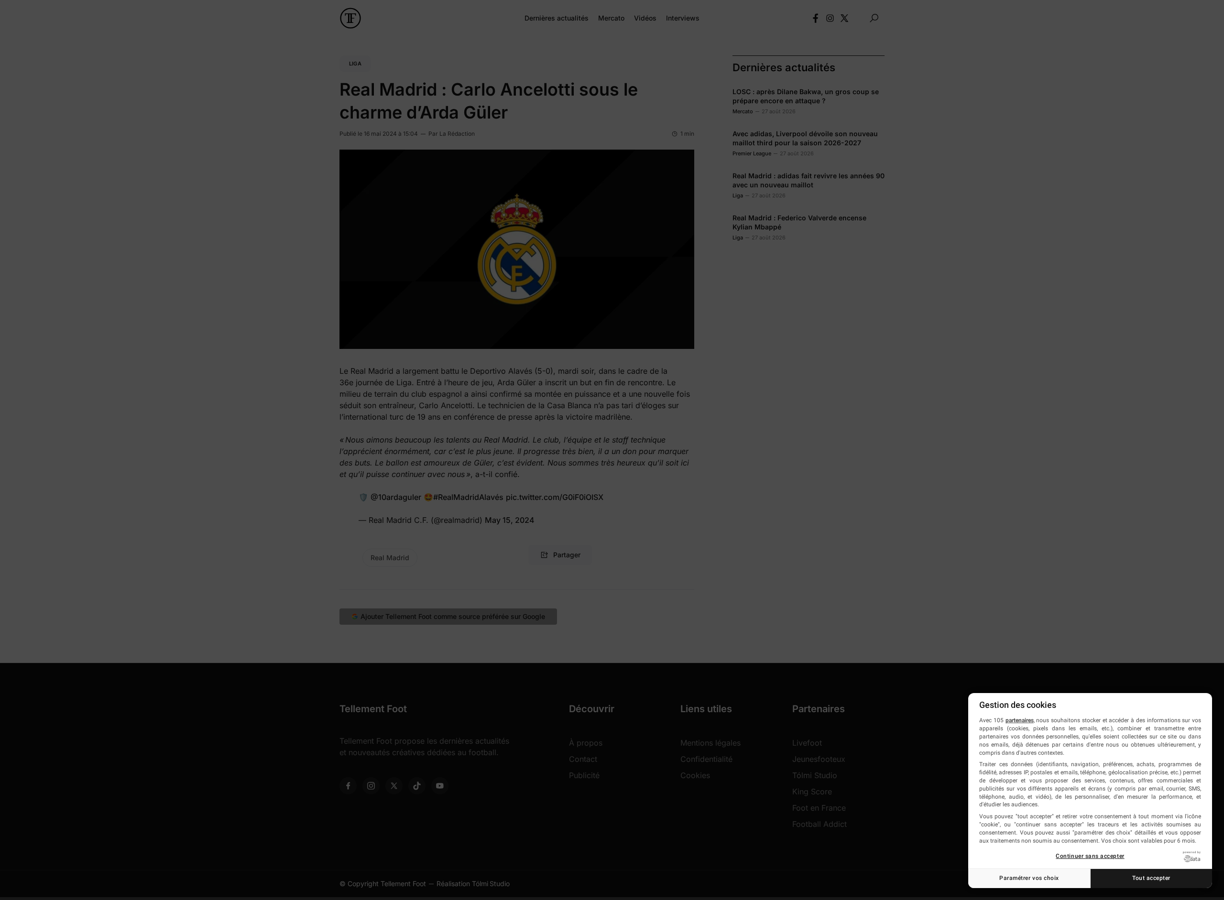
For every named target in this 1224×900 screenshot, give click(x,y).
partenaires (1019, 720)
